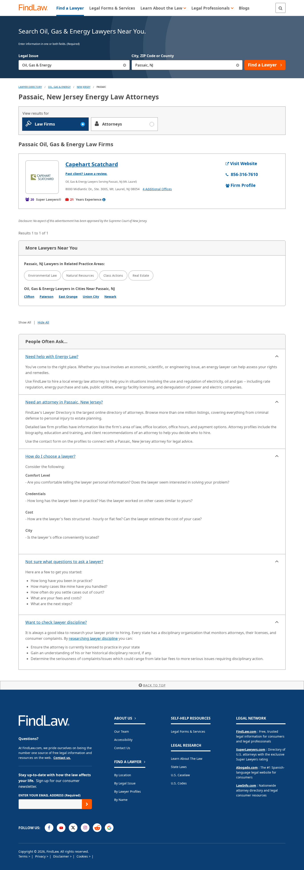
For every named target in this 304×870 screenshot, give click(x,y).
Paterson (46, 296)
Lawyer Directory (30, 86)
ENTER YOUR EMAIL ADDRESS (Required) (49, 795)
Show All (24, 322)
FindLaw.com (246, 731)
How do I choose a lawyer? (50, 456)
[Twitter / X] (73, 827)
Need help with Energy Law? (51, 356)
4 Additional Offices (157, 189)
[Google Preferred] (109, 827)
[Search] (281, 8)
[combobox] (74, 65)
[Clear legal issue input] (125, 65)
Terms (23, 856)
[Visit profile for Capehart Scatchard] (42, 177)
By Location (122, 775)
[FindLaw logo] (35, 8)
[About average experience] (103, 199)
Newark (110, 296)
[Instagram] (85, 827)
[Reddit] (97, 827)
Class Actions (113, 275)
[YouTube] (61, 827)
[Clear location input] (238, 65)
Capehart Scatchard (91, 164)
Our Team (121, 731)
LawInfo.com (246, 785)
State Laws (179, 767)
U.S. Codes (179, 783)
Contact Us (122, 748)
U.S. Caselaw (180, 775)
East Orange (68, 296)
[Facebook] (49, 827)
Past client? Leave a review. (86, 174)
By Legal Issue (125, 783)
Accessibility (123, 740)
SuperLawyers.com (250, 749)
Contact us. (62, 758)
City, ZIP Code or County (153, 55)
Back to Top (154, 685)
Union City (91, 296)
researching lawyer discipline (93, 638)
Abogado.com (247, 767)
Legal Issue (28, 55)
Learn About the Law (186, 758)
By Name (121, 800)
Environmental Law (42, 275)
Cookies (83, 856)
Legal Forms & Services (188, 731)
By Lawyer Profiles (127, 791)
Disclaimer (61, 856)
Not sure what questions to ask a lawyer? (64, 561)
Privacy (41, 856)
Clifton (29, 296)
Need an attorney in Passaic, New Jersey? (64, 402)
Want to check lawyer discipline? (56, 622)
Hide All (43, 322)
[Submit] (87, 804)
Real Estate (141, 275)
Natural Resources (80, 275)
